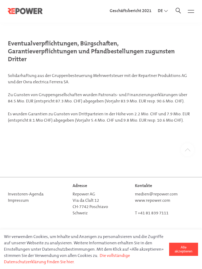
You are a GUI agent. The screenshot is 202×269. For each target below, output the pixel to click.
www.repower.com (152, 200)
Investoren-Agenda (26, 194)
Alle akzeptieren (183, 249)
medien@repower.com (156, 194)
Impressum (18, 200)
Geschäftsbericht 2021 (131, 10)
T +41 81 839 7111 (152, 213)
